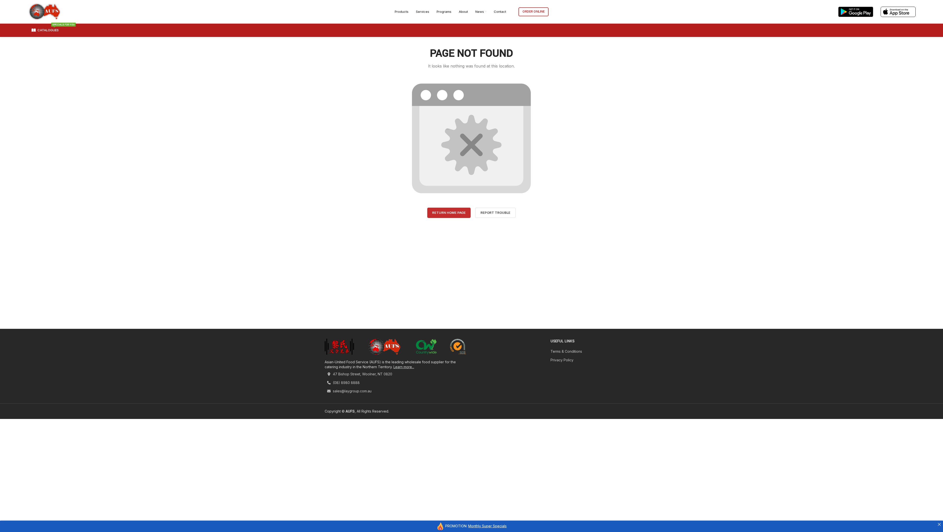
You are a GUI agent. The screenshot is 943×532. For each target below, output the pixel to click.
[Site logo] (44, 11)
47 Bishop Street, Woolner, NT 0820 (362, 374)
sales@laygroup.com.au (352, 391)
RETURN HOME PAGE (449, 213)
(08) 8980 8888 (346, 383)
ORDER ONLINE (533, 11)
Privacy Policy (562, 360)
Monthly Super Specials (487, 526)
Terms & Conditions (566, 351)
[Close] (939, 524)
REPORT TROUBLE (495, 213)
